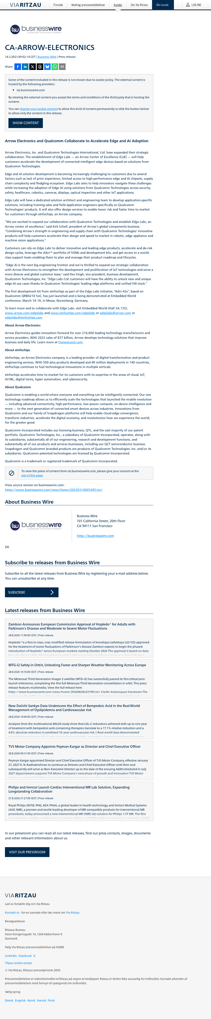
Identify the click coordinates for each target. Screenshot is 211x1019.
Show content (26, 123)
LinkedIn (11, 955)
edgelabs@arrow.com (115, 313)
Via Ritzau (73, 912)
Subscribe (16, 592)
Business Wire (47, 56)
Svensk (41, 1000)
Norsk (31, 1000)
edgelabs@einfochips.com (23, 317)
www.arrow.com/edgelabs (24, 313)
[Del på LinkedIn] (25, 67)
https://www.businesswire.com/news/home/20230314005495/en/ (53, 490)
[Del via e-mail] (62, 67)
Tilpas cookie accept (18, 962)
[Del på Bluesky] (47, 67)
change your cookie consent (39, 108)
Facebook (25, 955)
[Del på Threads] (40, 67)
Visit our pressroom (27, 852)
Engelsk (20, 1000)
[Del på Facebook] (17, 67)
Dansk (9, 1000)
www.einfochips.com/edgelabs (72, 313)
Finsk (51, 1000)
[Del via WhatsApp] (55, 67)
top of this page (32, 475)
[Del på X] (32, 67)
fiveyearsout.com (70, 342)
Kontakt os (12, 912)
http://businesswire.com (95, 535)
